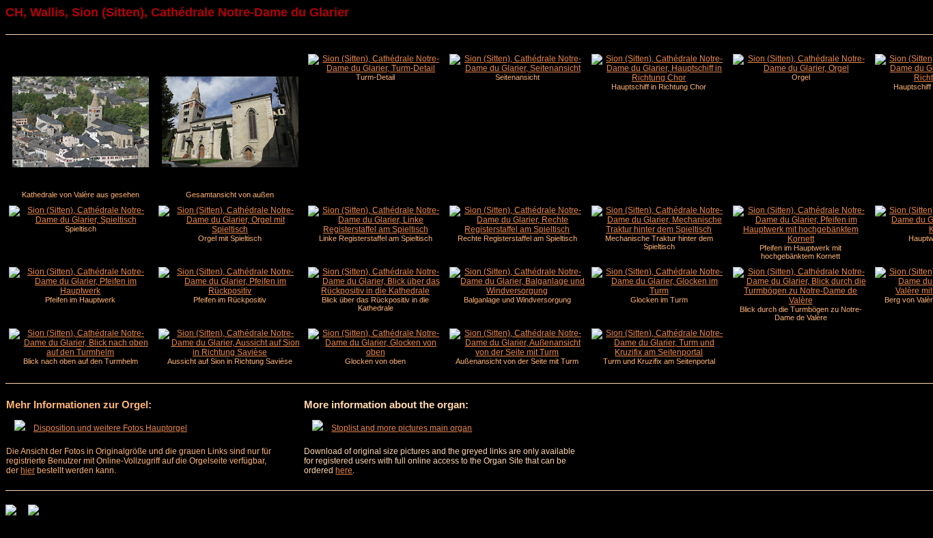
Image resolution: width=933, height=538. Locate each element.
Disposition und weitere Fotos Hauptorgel (110, 428)
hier (27, 470)
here (343, 470)
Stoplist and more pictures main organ (401, 428)
